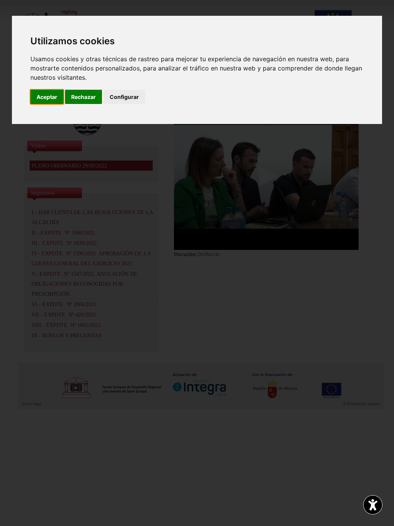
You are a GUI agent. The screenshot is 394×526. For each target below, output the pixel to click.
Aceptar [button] (47, 97)
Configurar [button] (124, 97)
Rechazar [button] (83, 97)
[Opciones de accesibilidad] (372, 504)
